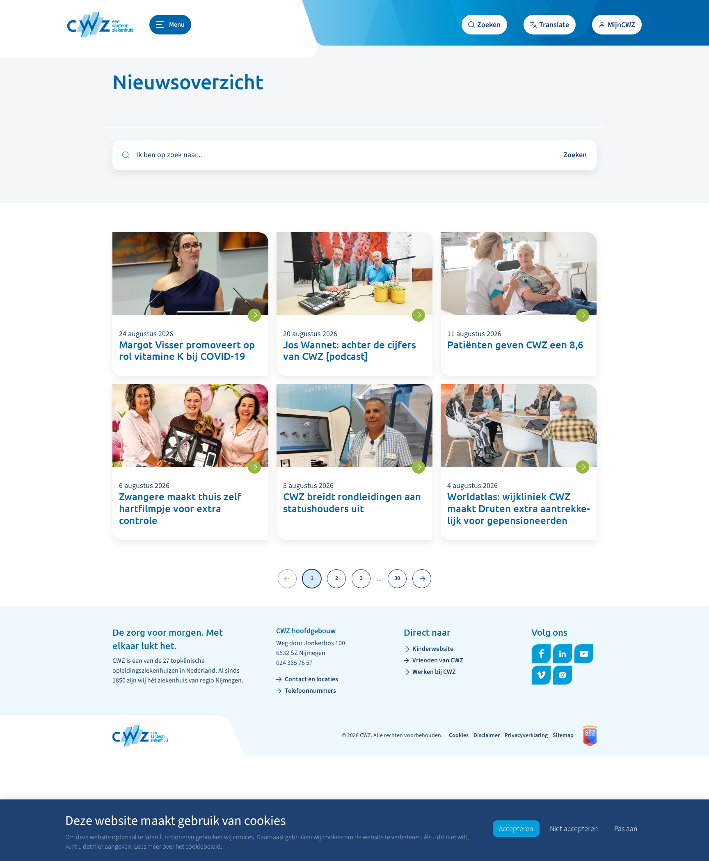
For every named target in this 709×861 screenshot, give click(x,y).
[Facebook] (541, 654)
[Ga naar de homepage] (100, 24)
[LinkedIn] (562, 654)
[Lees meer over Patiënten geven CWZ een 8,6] (582, 315)
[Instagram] (562, 675)
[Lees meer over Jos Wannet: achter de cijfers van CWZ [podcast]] (418, 315)
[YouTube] (584, 654)
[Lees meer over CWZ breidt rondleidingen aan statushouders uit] (418, 467)
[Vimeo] (541, 675)
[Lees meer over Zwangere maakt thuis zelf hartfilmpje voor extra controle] (254, 467)
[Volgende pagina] (422, 579)
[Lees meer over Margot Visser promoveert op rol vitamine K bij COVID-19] (254, 315)
